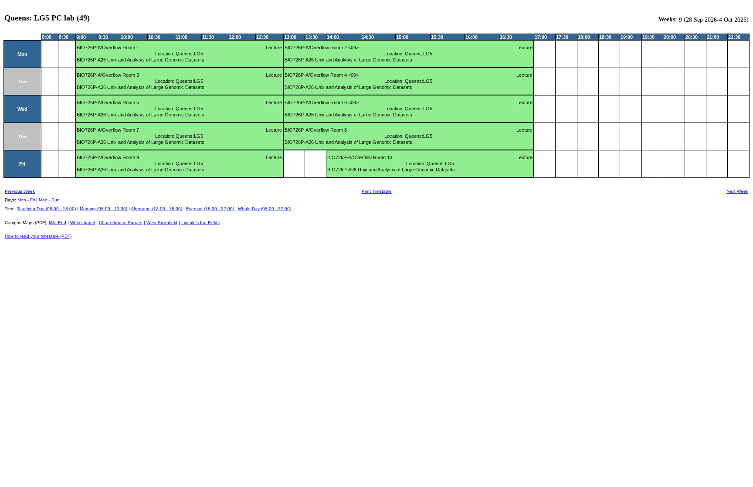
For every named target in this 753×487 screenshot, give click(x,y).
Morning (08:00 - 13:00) (103, 208)
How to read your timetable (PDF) (38, 236)
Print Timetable (377, 191)
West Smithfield (161, 222)
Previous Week (20, 191)
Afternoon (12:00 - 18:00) (156, 208)
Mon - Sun (49, 200)
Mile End (57, 222)
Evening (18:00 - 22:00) (210, 208)
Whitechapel (82, 222)
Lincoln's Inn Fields (200, 222)
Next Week (737, 191)
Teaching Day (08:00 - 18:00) (46, 208)
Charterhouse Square (120, 222)
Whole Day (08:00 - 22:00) (264, 208)
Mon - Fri (26, 200)
